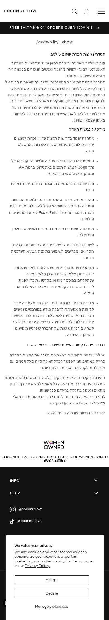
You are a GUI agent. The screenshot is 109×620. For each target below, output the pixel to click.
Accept (52, 580)
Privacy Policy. (37, 566)
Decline (52, 593)
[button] (75, 11)
